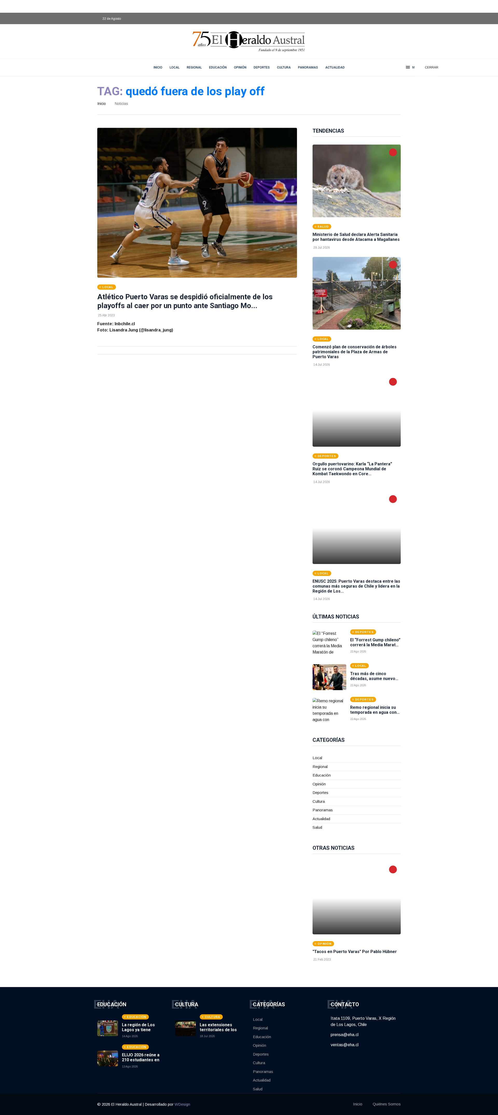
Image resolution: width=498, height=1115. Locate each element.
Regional (194, 67)
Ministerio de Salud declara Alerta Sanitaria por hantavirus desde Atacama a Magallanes (356, 237)
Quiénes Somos (387, 1104)
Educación (218, 67)
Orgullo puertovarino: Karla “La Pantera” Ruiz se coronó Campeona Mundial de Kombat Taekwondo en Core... (352, 468)
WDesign (182, 1104)
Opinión (240, 67)
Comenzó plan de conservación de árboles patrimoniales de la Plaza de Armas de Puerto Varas (355, 351)
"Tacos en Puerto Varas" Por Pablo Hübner (355, 951)
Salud (317, 827)
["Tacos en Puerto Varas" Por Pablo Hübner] (357, 898)
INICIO (158, 67)
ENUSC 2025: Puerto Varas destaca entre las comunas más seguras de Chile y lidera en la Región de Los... (356, 586)
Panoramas (308, 67)
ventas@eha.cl (344, 1045)
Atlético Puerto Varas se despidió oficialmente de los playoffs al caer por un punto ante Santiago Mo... (185, 301)
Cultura (284, 67)
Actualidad (335, 67)
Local (174, 67)
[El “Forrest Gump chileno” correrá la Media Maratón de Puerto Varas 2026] (329, 643)
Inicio (101, 103)
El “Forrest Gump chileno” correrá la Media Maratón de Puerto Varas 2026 (375, 644)
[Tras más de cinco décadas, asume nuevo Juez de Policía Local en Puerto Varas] (329, 677)
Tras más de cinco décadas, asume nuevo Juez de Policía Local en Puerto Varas (374, 681)
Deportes (262, 67)
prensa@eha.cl (344, 1034)
